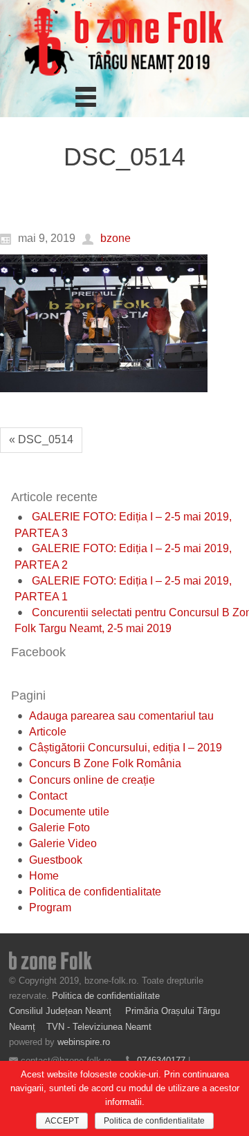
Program (50, 907)
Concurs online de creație (92, 780)
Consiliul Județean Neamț (61, 1011)
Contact (48, 796)
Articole (47, 732)
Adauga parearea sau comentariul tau (121, 716)
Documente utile (69, 812)
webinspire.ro (83, 1042)
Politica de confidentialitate (95, 891)
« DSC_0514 (41, 439)
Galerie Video (63, 843)
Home (44, 876)
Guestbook (55, 860)
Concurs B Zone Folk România (105, 763)
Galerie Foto (59, 827)
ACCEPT (62, 1121)
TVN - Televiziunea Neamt (98, 1027)
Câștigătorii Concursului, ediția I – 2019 (125, 747)
